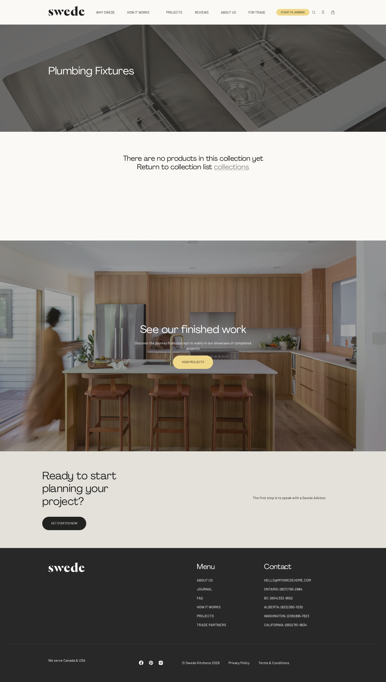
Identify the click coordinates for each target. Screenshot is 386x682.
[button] (313, 12)
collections (231, 167)
